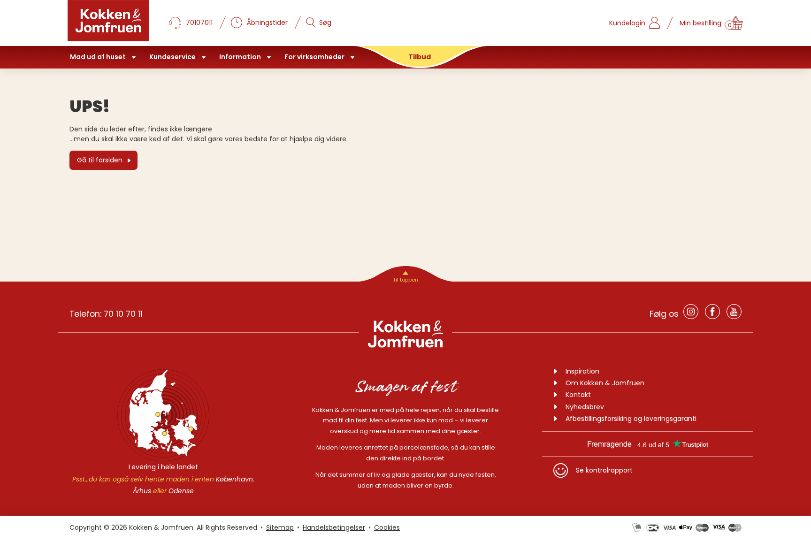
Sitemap (280, 527)
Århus (142, 491)
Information (240, 56)
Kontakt (578, 394)
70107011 (199, 22)
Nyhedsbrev (585, 407)
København (234, 479)
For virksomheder (314, 56)
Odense (181, 491)
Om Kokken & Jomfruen (605, 383)
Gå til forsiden (99, 160)
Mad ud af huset (98, 56)
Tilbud (419, 56)
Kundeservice (172, 56)
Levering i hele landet (163, 467)
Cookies (387, 527)
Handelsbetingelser (334, 527)
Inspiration (582, 371)
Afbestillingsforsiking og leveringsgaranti (631, 418)
